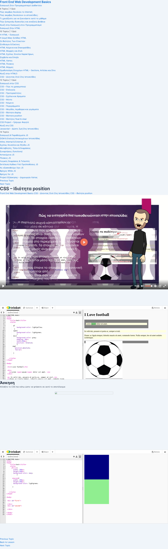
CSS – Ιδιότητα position (81, 193)
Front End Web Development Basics (25, 2)
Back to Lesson (7, 542)
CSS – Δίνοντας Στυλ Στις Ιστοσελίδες (52, 193)
